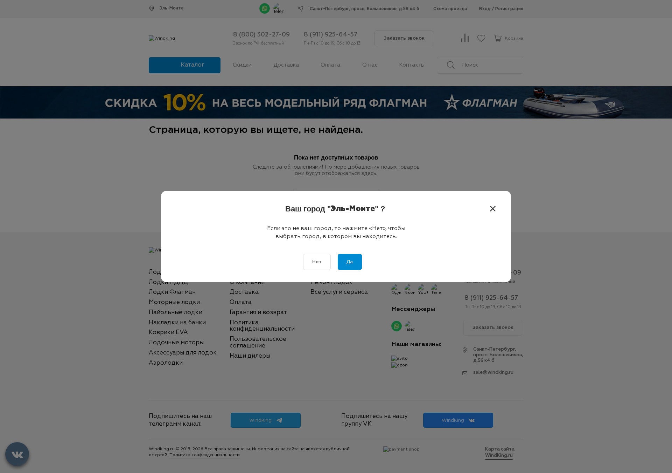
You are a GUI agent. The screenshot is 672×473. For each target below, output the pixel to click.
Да (349, 262)
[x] (493, 209)
